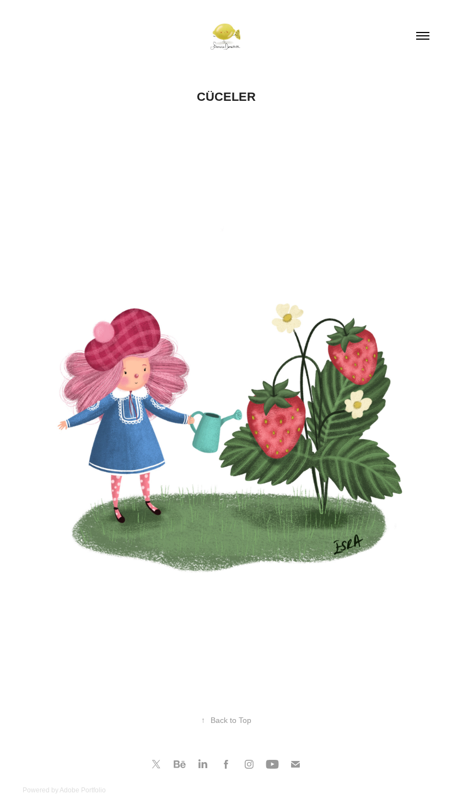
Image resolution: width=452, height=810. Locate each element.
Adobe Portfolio (83, 790)
